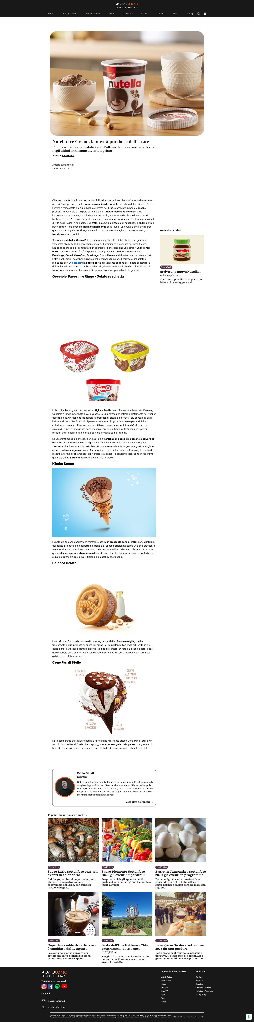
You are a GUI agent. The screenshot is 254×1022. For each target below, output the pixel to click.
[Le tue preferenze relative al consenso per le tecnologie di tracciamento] (249, 1017)
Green (112, 13)
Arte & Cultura (70, 13)
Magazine (199, 980)
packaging (78, 262)
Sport (161, 13)
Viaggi (190, 13)
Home (51, 13)
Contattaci (199, 984)
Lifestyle (128, 13)
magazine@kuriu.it (56, 1001)
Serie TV (145, 13)
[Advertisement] (104, 183)
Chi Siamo (199, 977)
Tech (175, 13)
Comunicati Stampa (202, 988)
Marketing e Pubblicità (204, 991)
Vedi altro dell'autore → (139, 801)
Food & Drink (93, 13)
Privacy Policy (200, 995)
